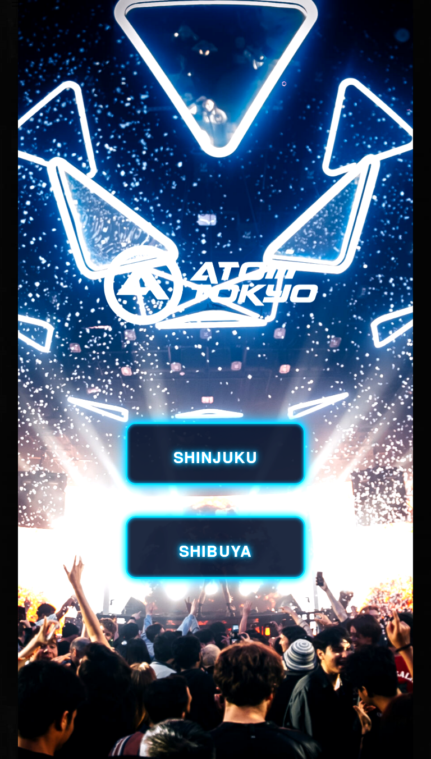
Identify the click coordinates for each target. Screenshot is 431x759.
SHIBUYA (215, 550)
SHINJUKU (215, 457)
